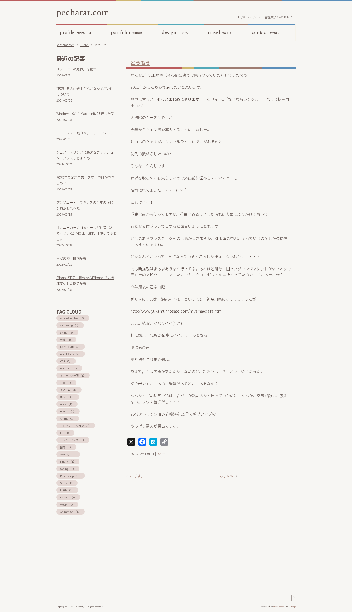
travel (220, 33)
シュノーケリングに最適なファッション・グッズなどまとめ (84, 155)
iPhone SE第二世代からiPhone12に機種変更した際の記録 (85, 280)
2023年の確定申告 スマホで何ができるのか (85, 180)
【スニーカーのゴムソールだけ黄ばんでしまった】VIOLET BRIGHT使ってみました (86, 233)
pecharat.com (82, 12)
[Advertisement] (211, 529)
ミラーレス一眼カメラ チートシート (84, 132)
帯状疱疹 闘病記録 (71, 258)
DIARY (161, 453)
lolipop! (292, 606)
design (175, 33)
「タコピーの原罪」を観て (76, 68)
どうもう (140, 62)
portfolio (126, 33)
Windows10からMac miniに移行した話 (85, 113)
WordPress (278, 606)
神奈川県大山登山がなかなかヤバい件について (84, 91)
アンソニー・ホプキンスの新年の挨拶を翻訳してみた (84, 205)
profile (75, 33)
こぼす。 (137, 476)
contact (266, 33)
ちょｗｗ (227, 476)
